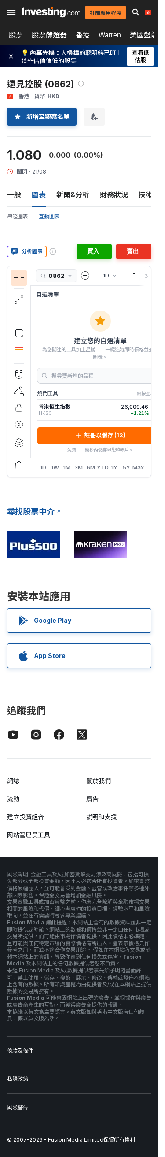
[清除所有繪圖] (19, 465)
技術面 (149, 194)
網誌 (13, 780)
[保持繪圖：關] (19, 391)
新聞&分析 (72, 194)
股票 (16, 35)
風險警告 (17, 1107)
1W (55, 467)
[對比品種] (85, 275)
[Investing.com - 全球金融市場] (51, 12)
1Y (114, 467)
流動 (13, 798)
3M (78, 467)
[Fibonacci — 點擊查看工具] (19, 350)
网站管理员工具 (28, 835)
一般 (14, 194)
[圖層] (19, 442)
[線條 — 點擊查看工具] (19, 299)
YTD (102, 467)
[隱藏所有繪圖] (19, 424)
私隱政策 (17, 1079)
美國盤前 (144, 35)
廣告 (92, 798)
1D (43, 467)
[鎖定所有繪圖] (19, 408)
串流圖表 (17, 216)
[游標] (19, 278)
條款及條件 (20, 1050)
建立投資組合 (25, 817)
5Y (126, 467)
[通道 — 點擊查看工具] (19, 316)
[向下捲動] (18, 356)
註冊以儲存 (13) (104, 435)
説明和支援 (101, 817)
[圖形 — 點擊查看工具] (19, 333)
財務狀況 (114, 194)
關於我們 (98, 780)
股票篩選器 (49, 35)
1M (66, 467)
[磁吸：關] (19, 374)
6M (91, 467)
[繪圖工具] (33, 372)
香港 (83, 35)
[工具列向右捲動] (145, 276)
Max (138, 467)
